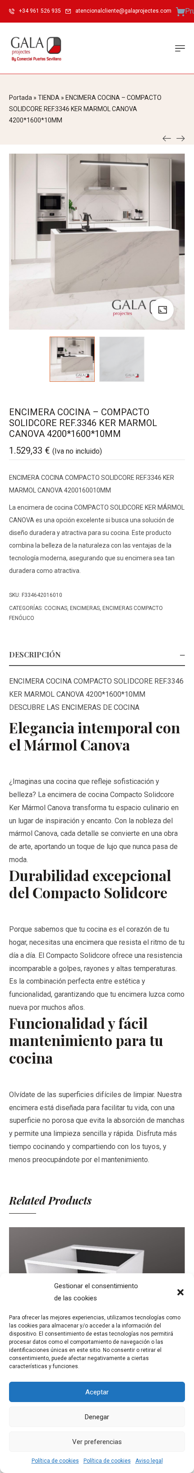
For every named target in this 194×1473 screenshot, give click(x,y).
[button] (180, 1292)
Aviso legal (149, 1461)
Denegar (97, 1417)
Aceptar (97, 1392)
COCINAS (55, 608)
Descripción (35, 654)
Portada (20, 97)
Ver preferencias (97, 1442)
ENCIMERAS (85, 608)
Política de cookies (55, 1461)
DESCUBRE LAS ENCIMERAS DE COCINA (74, 707)
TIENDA (49, 97)
